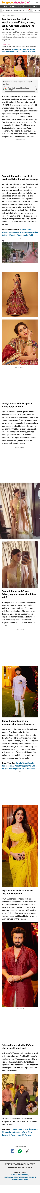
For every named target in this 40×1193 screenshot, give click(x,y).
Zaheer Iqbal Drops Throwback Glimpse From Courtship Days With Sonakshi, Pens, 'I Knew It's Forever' (20, 1132)
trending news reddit (20, 1180)
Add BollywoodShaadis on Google (18, 89)
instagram (8, 1177)
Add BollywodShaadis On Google (16, 10)
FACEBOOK (23, 49)
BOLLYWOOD (22, 6)
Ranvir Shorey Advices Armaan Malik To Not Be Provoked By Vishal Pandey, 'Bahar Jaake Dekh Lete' (20, 232)
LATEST (4, 6)
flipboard (15, 1175)
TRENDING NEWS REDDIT (28, 51)
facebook (24, 1175)
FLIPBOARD (15, 49)
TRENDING (12, 6)
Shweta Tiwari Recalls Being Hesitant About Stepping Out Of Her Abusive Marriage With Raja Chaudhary (19, 766)
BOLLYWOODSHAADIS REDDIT (11, 51)
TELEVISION (33, 6)
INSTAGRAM (31, 49)
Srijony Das (6, 44)
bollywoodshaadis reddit (25, 1177)
